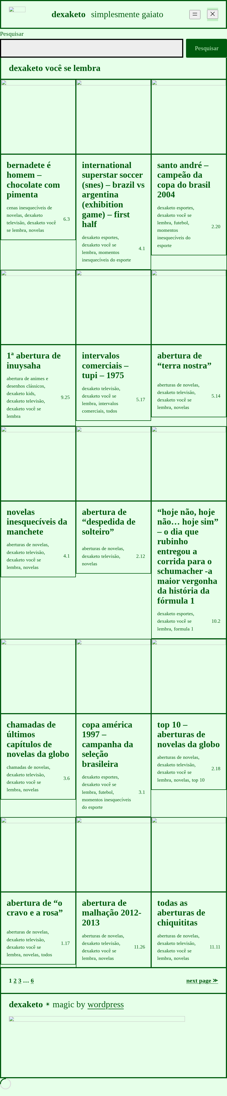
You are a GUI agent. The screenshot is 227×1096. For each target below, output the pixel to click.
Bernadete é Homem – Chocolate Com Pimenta (33, 180)
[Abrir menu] (194, 14)
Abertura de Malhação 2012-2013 (111, 912)
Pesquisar (12, 33)
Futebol (181, 222)
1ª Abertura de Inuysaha (34, 360)
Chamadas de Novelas (28, 767)
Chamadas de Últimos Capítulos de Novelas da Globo (38, 739)
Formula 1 (184, 629)
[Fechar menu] (212, 14)
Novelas (36, 230)
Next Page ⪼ (202, 980)
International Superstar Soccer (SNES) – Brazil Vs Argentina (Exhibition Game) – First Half (113, 194)
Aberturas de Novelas (177, 385)
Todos (111, 411)
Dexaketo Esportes (100, 237)
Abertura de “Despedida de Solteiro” (108, 521)
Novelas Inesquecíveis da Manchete (37, 521)
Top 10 (198, 780)
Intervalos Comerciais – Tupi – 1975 (105, 365)
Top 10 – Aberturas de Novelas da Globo (188, 734)
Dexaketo (68, 14)
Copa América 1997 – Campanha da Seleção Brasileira (107, 744)
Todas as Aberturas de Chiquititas (181, 912)
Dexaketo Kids (20, 393)
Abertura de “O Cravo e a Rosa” (35, 908)
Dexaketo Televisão (25, 401)
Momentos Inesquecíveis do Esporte (173, 237)
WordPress (105, 1004)
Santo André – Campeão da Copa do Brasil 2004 (183, 180)
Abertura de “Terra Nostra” (184, 360)
